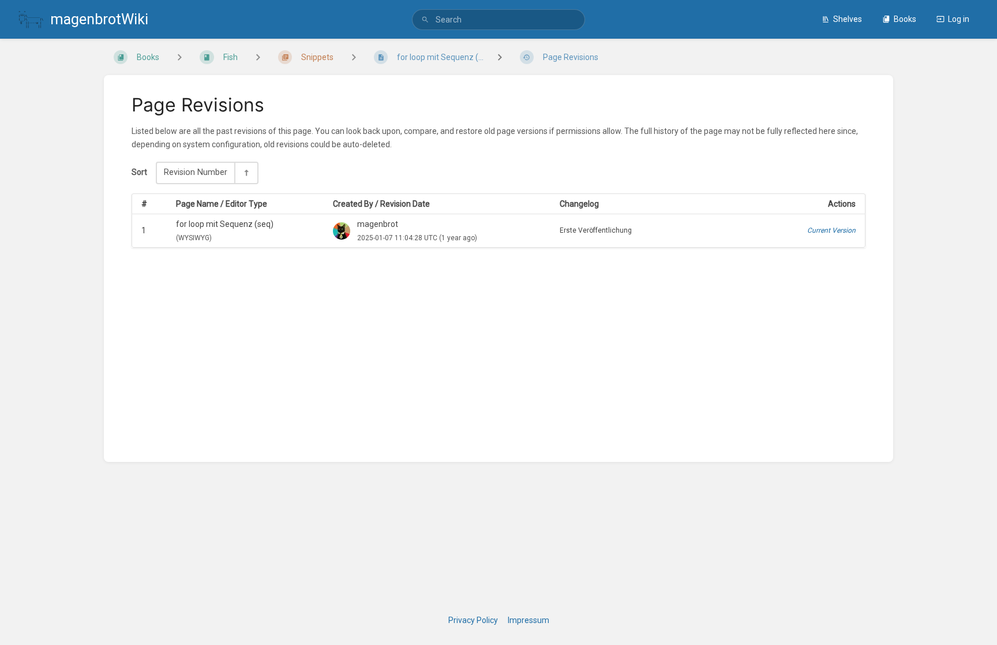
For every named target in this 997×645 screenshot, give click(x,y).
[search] (498, 19)
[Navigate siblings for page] (353, 57)
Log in (958, 19)
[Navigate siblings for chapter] (258, 57)
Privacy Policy (473, 620)
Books (905, 19)
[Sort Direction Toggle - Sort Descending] (245, 172)
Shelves (847, 19)
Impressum (528, 620)
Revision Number (195, 172)
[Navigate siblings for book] (179, 57)
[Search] (425, 20)
